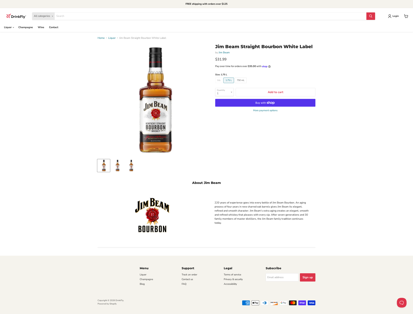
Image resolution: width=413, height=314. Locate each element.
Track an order (189, 274)
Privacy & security (233, 279)
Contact (53, 27)
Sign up (307, 277)
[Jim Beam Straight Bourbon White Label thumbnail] (103, 165)
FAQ (184, 284)
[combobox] (210, 16)
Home (101, 38)
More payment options (265, 110)
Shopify (113, 303)
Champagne (25, 27)
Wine (41, 27)
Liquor (8, 27)
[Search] (370, 16)
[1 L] (219, 84)
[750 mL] (241, 84)
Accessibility (230, 284)
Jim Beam (224, 52)
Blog (142, 284)
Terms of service (232, 274)
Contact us (187, 279)
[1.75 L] (229, 84)
